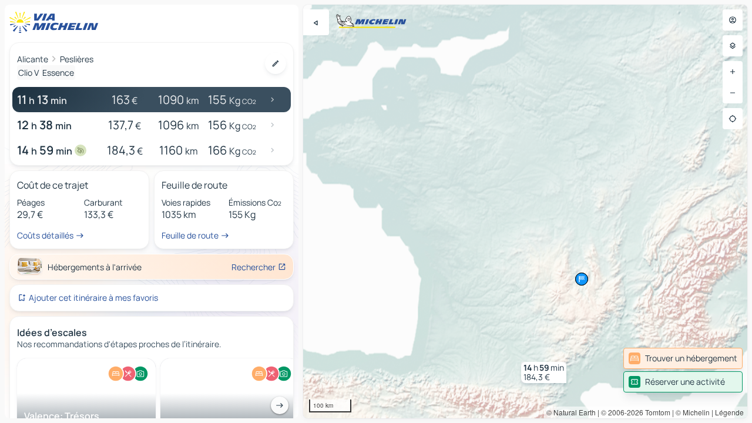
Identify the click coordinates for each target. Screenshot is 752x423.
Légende (729, 412)
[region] (525, 211)
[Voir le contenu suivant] (279, 405)
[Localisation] (733, 118)
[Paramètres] (733, 45)
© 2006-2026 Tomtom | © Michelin (655, 412)
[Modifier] (275, 63)
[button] (543, 372)
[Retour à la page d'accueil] (56, 22)
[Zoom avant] (733, 71)
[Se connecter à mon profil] (733, 20)
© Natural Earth (571, 412)
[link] (683, 358)
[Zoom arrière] (733, 92)
